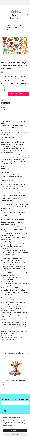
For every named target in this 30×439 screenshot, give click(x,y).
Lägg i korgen (19, 93)
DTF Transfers (17, 25)
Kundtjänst (5, 411)
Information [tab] (8, 116)
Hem (9, 25)
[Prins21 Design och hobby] (15, 14)
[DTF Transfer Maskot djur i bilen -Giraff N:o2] (15, 368)
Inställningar (15, 434)
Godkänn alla (15, 430)
